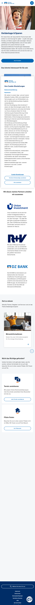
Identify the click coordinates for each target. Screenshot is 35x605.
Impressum (17, 591)
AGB (18, 600)
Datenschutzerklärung (10, 90)
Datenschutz (17, 593)
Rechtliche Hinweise (17, 598)
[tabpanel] (17, 330)
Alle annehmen (17, 182)
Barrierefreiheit (17, 603)
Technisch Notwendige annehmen (17, 178)
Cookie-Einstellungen (17, 174)
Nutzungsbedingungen (17, 596)
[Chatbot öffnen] (29, 599)
